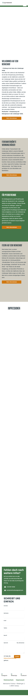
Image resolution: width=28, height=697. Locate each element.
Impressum (20, 680)
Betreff (5, 635)
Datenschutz (8, 680)
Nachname (6, 613)
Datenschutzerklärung (10, 658)
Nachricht (6, 643)
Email (5, 620)
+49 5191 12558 (10, 587)
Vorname (6, 605)
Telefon (5, 628)
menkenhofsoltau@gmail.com (14, 590)
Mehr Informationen (11, 118)
